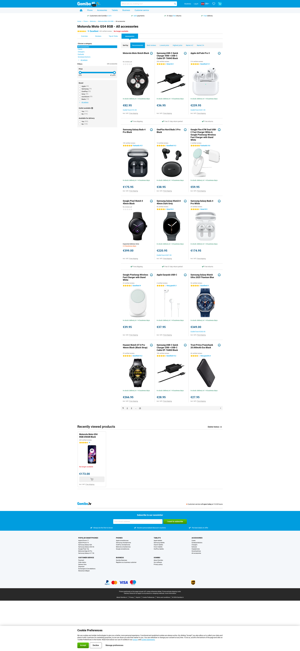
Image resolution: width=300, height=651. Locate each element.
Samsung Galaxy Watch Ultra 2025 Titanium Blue (202, 276)
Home (79, 21)
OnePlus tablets (159, 549)
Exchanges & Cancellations (86, 569)
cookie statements (148, 640)
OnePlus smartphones (123, 545)
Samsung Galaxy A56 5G (86, 547)
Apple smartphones (122, 540)
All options (84, 60)
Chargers (194, 545)
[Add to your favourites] (151, 53)
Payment (81, 560)
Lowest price (164, 45)
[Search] (175, 4)
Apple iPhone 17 (83, 540)
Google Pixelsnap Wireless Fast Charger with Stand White (135, 277)
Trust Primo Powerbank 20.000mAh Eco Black (202, 346)
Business (126, 10)
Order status (82, 562)
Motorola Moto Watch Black (136, 53)
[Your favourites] (214, 4)
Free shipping (133, 113)
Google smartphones (122, 549)
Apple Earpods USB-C (167, 274)
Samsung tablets (159, 542)
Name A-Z (189, 45)
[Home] (81, 10)
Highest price (177, 45)
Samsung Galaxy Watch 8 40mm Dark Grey (169, 202)
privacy (135, 640)
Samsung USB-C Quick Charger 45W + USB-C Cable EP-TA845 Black (167, 56)
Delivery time (82, 564)
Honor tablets (158, 547)
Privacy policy (158, 564)
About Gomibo (158, 560)
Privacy (131, 597)
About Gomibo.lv (121, 597)
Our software (158, 562)
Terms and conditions (163, 597)
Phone (89, 10)
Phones (119, 538)
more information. (170, 593)
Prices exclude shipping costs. (171, 591)
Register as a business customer (126, 562)
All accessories (120, 21)
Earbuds (194, 547)
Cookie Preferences (148, 597)
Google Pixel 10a (83, 549)
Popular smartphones (88, 538)
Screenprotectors (197, 542)
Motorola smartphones (123, 547)
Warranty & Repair (84, 571)
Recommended (137, 45)
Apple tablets (158, 540)
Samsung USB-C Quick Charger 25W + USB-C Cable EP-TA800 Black (167, 347)
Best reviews (151, 45)
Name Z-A (200, 45)
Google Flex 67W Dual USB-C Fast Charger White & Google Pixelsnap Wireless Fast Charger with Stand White (203, 134)
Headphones (196, 549)
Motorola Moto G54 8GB (105, 21)
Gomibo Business (121, 560)
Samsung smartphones (123, 542)
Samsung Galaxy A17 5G (86, 553)
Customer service (142, 10)
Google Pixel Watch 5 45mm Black (133, 202)
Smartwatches (196, 551)
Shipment (81, 566)
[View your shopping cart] (220, 4)
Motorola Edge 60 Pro (85, 551)
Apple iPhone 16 (83, 542)
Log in (196, 4)
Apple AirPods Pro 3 (200, 53)
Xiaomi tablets (158, 545)
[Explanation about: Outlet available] (92, 108)
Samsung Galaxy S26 (85, 545)
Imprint (138, 597)
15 (140, 408)
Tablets (115, 10)
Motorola (93, 21)
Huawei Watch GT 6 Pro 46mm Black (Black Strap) (135, 346)
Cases (193, 540)
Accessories (102, 10)
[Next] (220, 408)
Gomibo (157, 558)
